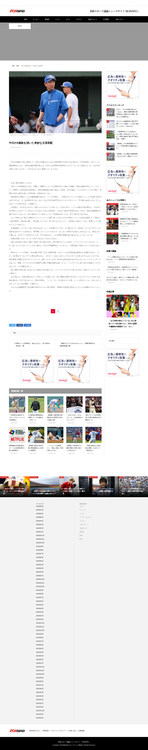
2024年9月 (39, 590)
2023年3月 (39, 656)
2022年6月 (39, 688)
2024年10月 (40, 586)
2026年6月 (39, 513)
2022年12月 (40, 667)
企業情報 (81, 731)
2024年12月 (40, 579)
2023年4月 (39, 652)
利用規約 (46, 731)
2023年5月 (39, 648)
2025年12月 (40, 535)
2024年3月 (39, 612)
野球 (25, 19)
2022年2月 (39, 703)
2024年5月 (39, 605)
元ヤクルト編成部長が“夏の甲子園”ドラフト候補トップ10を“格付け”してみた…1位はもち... (127, 123)
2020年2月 (39, 718)
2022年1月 (39, 707)
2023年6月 (39, 645)
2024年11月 (40, 583)
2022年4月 (39, 696)
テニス (57, 19)
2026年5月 (39, 517)
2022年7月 (39, 685)
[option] (15, 486)
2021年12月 (40, 710)
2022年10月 (40, 674)
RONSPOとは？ (34, 731)
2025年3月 (39, 568)
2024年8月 (39, 594)
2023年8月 (39, 637)
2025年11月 (40, 539)
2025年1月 (39, 575)
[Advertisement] (74, 45)
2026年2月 (39, 528)
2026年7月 (39, 510)
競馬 (81, 535)
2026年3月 (39, 524)
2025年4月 (39, 565)
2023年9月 (39, 634)
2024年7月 (39, 597)
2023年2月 (39, 659)
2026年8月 (39, 506)
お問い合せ (72, 731)
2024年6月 (39, 601)
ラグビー (79, 19)
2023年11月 (40, 627)
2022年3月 (39, 699)
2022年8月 (39, 681)
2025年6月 (39, 557)
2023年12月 (40, 623)
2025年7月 (39, 554)
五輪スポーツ (92, 19)
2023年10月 (40, 630)
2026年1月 (39, 532)
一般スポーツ (119, 19)
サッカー (36, 19)
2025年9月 (39, 546)
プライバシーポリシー (58, 731)
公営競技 (106, 19)
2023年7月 (39, 641)
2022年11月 (40, 670)
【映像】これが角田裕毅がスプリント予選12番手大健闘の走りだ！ (127, 146)
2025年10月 (40, 543)
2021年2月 (39, 714)
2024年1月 (39, 619)
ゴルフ (68, 19)
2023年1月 (39, 663)
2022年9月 (39, 678)
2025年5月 (39, 561)
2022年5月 (39, 692)
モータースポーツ (86, 517)
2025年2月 (39, 572)
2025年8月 (39, 550)
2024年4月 (39, 608)
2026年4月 (39, 521)
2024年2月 (39, 616)
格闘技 (47, 19)
